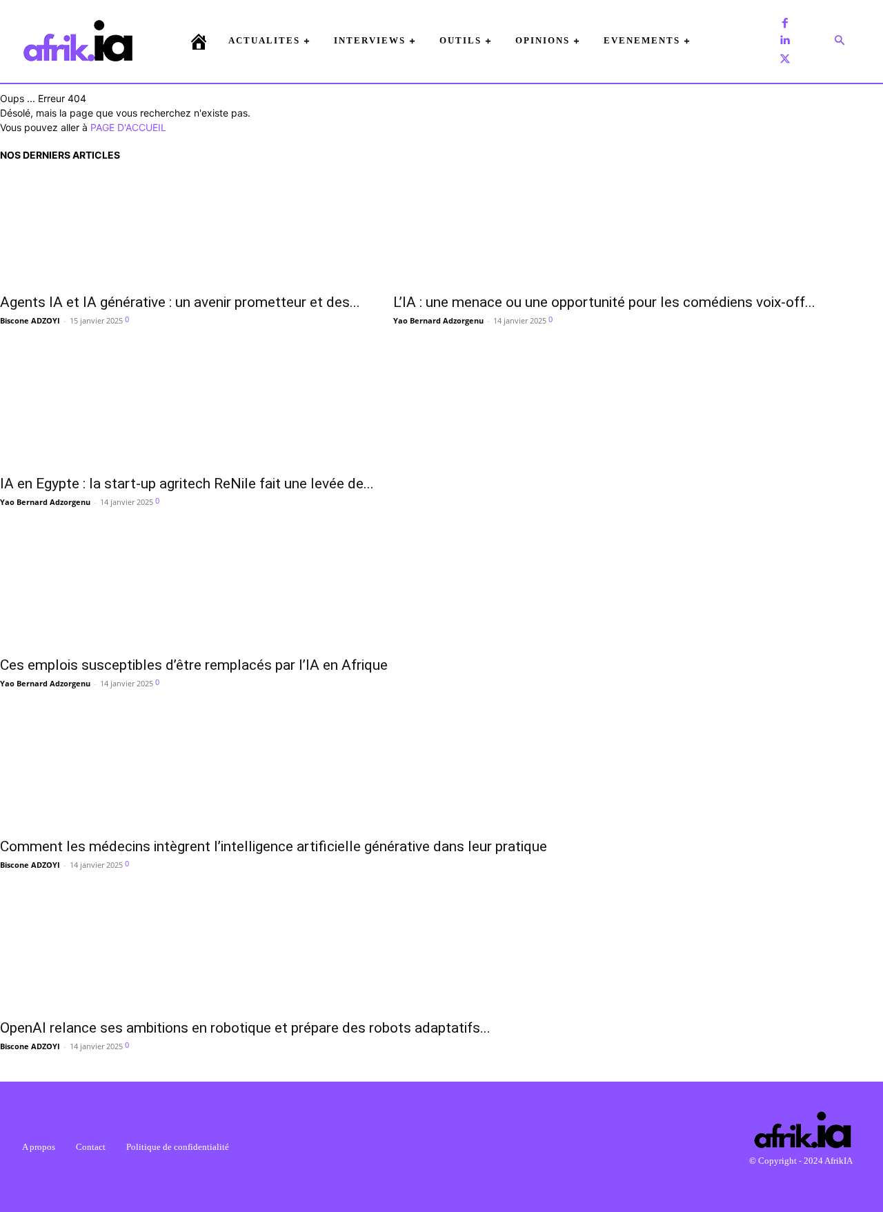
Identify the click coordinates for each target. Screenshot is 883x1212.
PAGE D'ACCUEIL (128, 127)
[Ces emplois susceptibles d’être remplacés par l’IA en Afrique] (194, 592)
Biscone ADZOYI (30, 320)
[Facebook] (785, 22)
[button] (839, 41)
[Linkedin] (785, 40)
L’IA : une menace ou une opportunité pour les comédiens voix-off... (604, 302)
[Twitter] (785, 58)
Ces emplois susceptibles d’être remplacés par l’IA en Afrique (194, 665)
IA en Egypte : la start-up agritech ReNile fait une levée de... (187, 483)
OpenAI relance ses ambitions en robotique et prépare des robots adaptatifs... (245, 1028)
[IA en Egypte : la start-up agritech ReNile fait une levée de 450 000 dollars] (187, 411)
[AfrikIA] (78, 40)
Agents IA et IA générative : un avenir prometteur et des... (180, 302)
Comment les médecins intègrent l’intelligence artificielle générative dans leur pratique (273, 846)
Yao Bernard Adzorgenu (438, 320)
